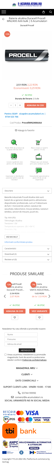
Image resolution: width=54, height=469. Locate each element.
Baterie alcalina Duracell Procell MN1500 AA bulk (14, 288)
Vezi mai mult (12, 237)
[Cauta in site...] (50, 12)
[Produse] (4, 13)
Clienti (25, 374)
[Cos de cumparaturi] (43, 12)
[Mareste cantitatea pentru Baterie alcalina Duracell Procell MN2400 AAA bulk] (20, 105)
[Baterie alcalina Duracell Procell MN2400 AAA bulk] (27, 55)
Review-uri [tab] (11, 259)
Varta (39, 284)
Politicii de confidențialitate (34, 360)
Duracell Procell (27, 25)
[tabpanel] (27, 55)
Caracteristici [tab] (10, 248)
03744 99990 (28, 392)
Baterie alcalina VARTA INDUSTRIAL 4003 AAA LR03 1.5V (39, 288)
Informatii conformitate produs (18, 242)
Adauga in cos (35, 105)
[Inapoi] (2, 19)
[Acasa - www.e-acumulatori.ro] (27, 4)
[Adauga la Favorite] (14, 317)
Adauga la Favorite (25, 130)
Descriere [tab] (9, 190)
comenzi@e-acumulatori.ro (28, 397)
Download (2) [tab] (10, 254)
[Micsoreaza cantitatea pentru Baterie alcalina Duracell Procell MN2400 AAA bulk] (11, 105)
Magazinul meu (26, 368)
